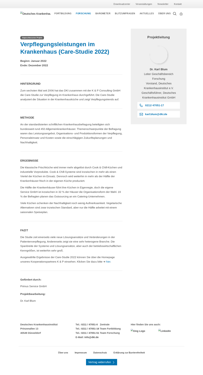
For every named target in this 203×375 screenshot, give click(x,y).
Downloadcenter (122, 4)
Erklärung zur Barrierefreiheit (129, 352)
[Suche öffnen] (174, 13)
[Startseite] (35, 13)
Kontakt (178, 4)
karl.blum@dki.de (156, 114)
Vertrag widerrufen (100, 362)
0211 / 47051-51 (90, 333)
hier (108, 261)
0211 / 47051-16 (90, 328)
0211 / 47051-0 (89, 324)
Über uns (164, 13)
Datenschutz (100, 352)
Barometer (103, 13)
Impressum (81, 352)
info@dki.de (91, 337)
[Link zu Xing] (143, 331)
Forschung (83, 13)
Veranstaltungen (144, 4)
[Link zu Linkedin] (170, 331)
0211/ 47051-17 (154, 105)
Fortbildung (63, 13)
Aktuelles (147, 13)
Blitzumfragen (125, 13)
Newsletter (163, 4)
